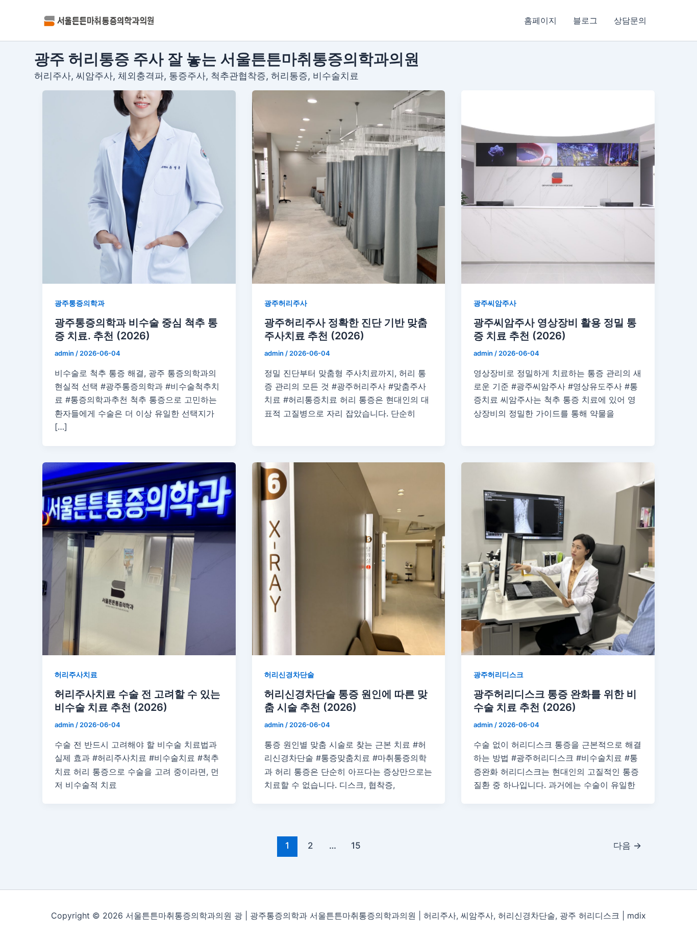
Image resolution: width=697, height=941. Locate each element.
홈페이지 (540, 20)
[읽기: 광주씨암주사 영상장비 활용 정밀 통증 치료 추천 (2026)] (558, 187)
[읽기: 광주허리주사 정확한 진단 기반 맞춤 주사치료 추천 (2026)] (348, 187)
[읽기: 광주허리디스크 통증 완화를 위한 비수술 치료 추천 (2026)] (558, 559)
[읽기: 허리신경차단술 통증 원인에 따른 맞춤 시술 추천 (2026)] (348, 559)
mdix (636, 915)
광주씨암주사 (495, 303)
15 (356, 845)
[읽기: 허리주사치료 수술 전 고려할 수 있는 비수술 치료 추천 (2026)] (139, 559)
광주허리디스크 (499, 674)
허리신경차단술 (289, 674)
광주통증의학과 (80, 303)
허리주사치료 (76, 674)
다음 (627, 845)
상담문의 (630, 20)
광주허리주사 (285, 303)
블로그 (585, 20)
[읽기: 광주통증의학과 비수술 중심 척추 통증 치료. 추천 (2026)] (139, 187)
